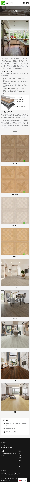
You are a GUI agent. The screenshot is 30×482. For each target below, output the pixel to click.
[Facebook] (9, 473)
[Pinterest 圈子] (18, 473)
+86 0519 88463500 (11, 432)
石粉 (9, 88)
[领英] (12, 473)
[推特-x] (2, 473)
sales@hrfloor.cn (10, 428)
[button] (24, 3)
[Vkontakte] (15, 473)
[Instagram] (5, 473)
